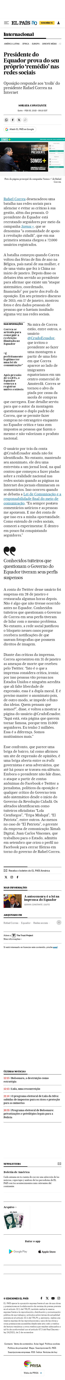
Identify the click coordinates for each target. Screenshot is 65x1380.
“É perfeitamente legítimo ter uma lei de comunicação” (13, 360)
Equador (26, 922)
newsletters (12, 1164)
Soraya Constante (32, 105)
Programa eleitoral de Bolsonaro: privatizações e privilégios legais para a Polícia (29, 1114)
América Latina (12, 44)
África (25, 44)
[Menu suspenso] (6, 23)
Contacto (8, 1344)
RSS (33, 1352)
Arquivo (9, 1207)
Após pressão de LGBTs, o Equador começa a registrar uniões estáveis (13, 382)
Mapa (31, 1348)
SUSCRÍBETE (47, 23)
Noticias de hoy (50, 1352)
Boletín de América (17, 1172)
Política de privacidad (18, 1348)
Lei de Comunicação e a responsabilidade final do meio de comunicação (32, 498)
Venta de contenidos (23, 1344)
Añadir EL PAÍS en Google (22, 129)
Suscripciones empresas (19, 1352)
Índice (39, 1352)
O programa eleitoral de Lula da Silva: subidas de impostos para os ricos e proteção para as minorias (32, 1099)
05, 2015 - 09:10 (36, 110)
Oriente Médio (49, 44)
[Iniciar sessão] (58, 23)
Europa (36, 44)
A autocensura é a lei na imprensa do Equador (41, 898)
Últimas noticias (15, 1071)
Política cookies (52, 1344)
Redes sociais (40, 922)
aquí (55, 947)
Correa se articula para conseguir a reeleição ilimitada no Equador (12, 336)
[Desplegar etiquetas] (59, 922)
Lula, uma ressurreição (25, 1088)
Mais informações (12, 939)
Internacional (19, 34)
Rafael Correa (15, 199)
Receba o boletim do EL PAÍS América (29, 870)
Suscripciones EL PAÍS (45, 1348)
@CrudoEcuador (40, 338)
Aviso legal (39, 1344)
